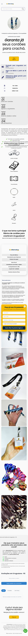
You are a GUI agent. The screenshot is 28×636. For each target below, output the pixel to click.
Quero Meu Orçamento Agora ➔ (14, 328)
